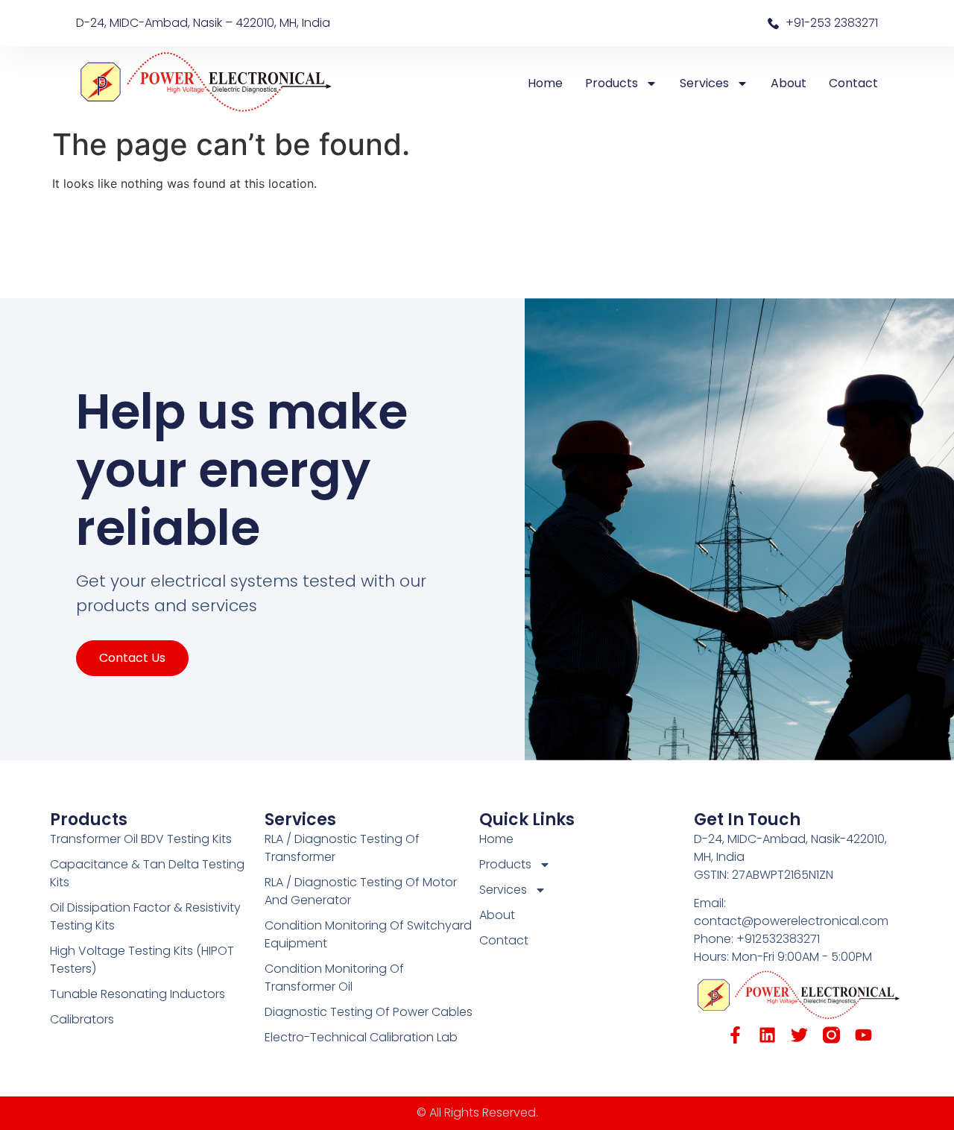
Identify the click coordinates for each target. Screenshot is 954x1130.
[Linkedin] (767, 1035)
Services (704, 83)
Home (545, 83)
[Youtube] (863, 1035)
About (788, 83)
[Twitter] (799, 1035)
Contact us (132, 657)
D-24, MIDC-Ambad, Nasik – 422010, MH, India (203, 22)
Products (611, 83)
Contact (853, 83)
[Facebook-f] (735, 1035)
